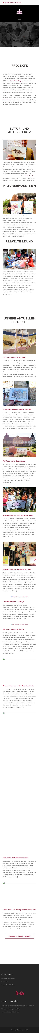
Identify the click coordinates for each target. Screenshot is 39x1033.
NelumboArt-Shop (15, 81)
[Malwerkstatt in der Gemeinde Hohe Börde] (19, 499)
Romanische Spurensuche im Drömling (17, 409)
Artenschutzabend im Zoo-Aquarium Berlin (18, 686)
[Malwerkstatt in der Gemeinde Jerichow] (19, 553)
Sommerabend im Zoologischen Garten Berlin (19, 910)
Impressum (4, 981)
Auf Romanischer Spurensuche (14, 461)
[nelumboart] (19, 11)
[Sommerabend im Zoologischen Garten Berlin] (19, 894)
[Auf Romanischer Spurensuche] (19, 445)
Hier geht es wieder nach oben (19, 936)
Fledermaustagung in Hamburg (14, 357)
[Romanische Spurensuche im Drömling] (19, 393)
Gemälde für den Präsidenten (10, 1012)
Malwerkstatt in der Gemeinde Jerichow (17, 569)
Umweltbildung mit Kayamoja (13, 602)
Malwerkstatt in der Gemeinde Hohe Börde (18, 515)
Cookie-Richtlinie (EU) (8, 985)
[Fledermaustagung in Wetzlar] (19, 624)
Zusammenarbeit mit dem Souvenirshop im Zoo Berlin (17, 1005)
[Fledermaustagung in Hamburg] (19, 341)
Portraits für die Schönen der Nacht (15, 858)
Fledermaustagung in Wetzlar (13, 629)
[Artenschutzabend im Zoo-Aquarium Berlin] (19, 670)
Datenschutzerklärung (8, 978)
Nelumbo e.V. (7, 100)
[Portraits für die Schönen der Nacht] (19, 783)
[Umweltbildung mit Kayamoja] (19, 597)
